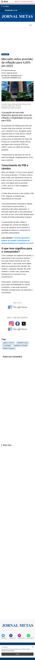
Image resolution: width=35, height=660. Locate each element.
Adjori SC (17, 1)
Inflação (5, 54)
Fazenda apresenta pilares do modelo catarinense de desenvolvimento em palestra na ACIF (17, 240)
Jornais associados (27, 1)
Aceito (17, 654)
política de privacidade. (7, 650)
